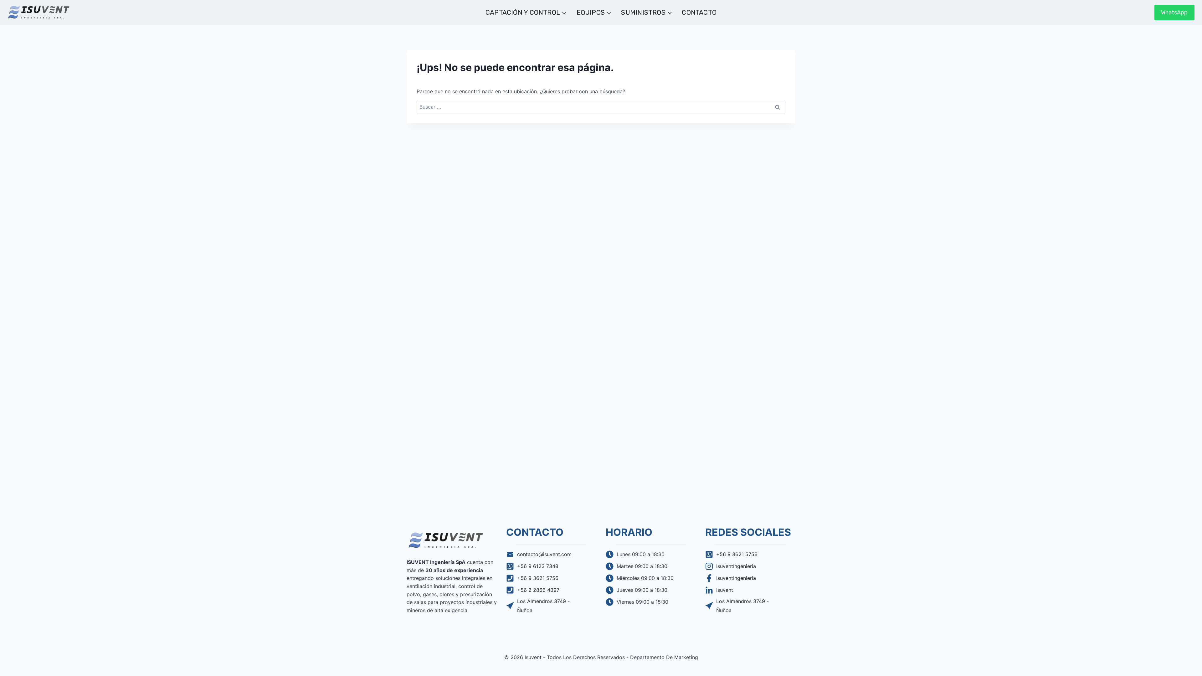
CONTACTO (699, 12)
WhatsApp (1174, 12)
